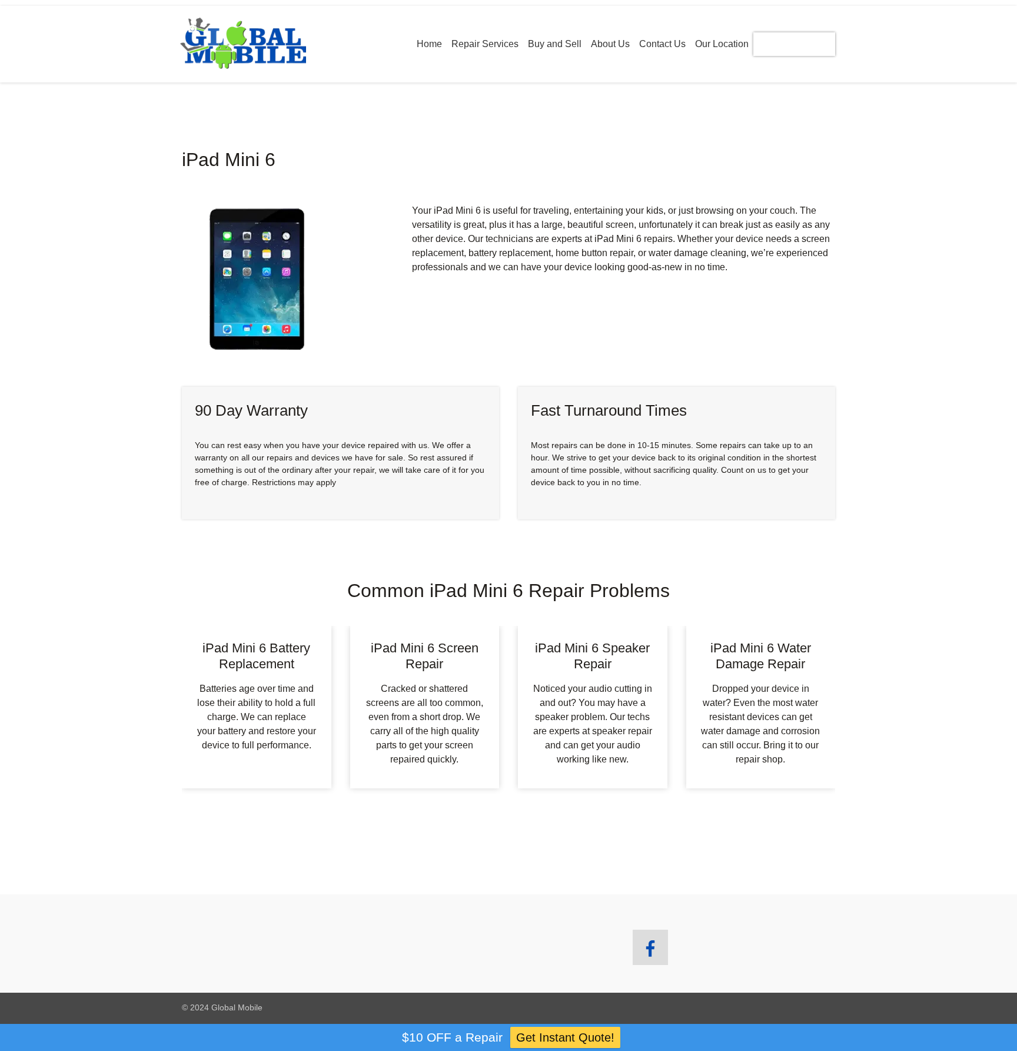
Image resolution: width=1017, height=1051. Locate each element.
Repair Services (485, 44)
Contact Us (662, 44)
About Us (610, 44)
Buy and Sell (554, 44)
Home (429, 44)
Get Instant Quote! (565, 1037)
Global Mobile (236, 1007)
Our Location (722, 44)
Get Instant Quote (794, 44)
